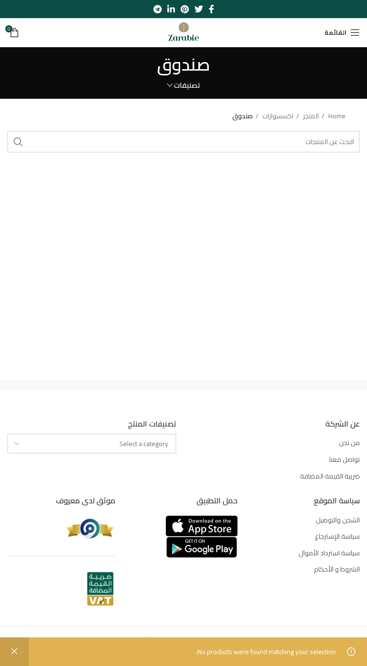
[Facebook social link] (211, 9)
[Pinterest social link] (185, 9)
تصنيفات (187, 85)
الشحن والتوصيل (338, 520)
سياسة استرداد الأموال (329, 553)
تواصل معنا (344, 460)
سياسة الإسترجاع (337, 536)
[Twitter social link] (199, 9)
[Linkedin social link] (171, 9)
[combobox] (91, 444)
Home (336, 116)
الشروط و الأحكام (337, 569)
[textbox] (143, 443)
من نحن (349, 443)
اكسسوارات (277, 116)
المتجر (310, 116)
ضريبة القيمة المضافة (330, 476)
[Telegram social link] (157, 9)
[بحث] (18, 142)
